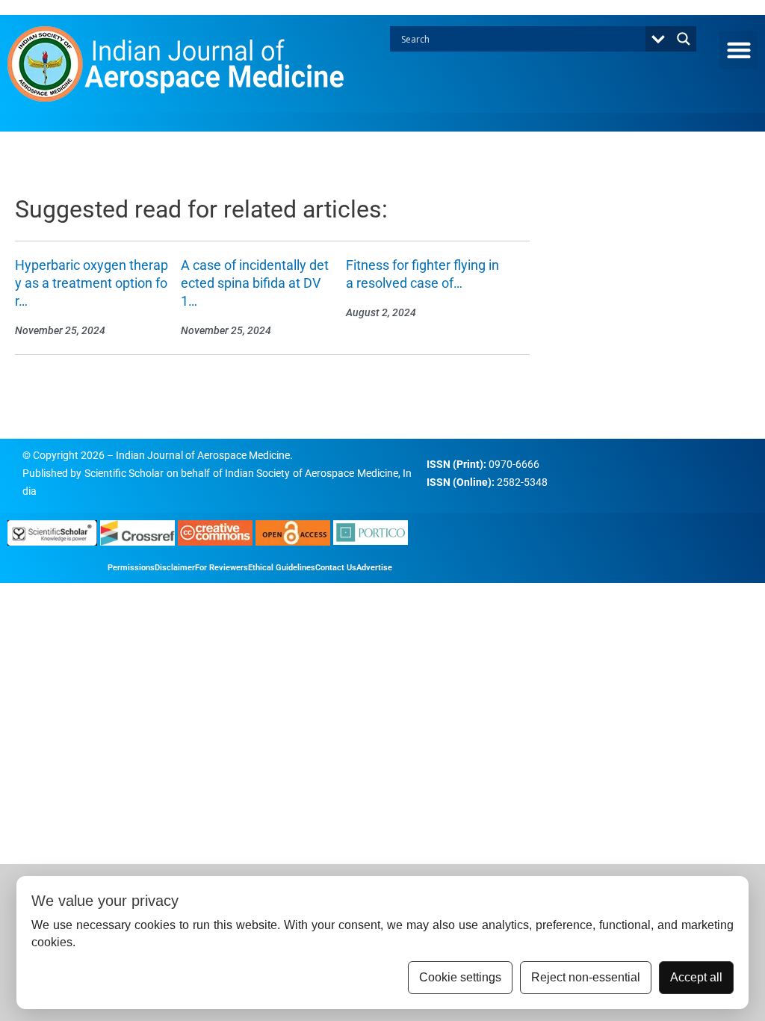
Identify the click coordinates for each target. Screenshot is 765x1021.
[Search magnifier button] (683, 39)
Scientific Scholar (124, 473)
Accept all (696, 977)
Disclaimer (175, 568)
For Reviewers (221, 568)
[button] (738, 50)
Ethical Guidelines (281, 568)
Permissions (131, 568)
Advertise (374, 568)
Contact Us (335, 568)
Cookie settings (460, 977)
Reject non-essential (585, 977)
